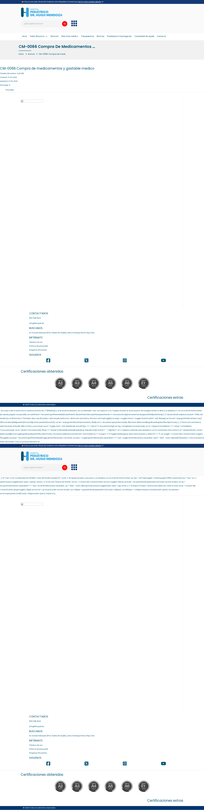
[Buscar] (64, 23)
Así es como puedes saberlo (90, 1)
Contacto (161, 36)
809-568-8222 (35, 318)
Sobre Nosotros (37, 36)
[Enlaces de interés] (73, 23)
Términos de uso (36, 342)
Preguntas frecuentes (38, 350)
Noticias (100, 36)
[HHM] (41, 12)
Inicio (24, 36)
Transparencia (87, 36)
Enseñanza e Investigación (119, 36)
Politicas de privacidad (38, 346)
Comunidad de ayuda (144, 36)
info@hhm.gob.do (36, 323)
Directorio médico (69, 36)
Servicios (54, 36)
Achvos (31, 53)
